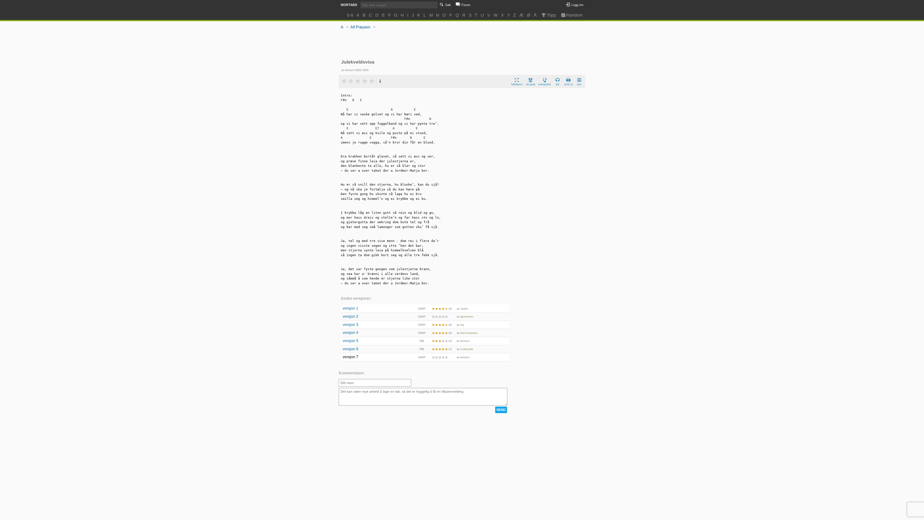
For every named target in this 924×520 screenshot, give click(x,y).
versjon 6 (350, 349)
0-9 (350, 15)
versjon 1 (350, 308)
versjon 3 (350, 325)
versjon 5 (350, 341)
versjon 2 (350, 316)
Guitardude (466, 349)
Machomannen (469, 333)
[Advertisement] (462, 45)
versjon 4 (350, 333)
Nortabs (349, 5)
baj (462, 324)
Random (572, 15)
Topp (551, 15)
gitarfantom (466, 316)
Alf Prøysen (360, 27)
